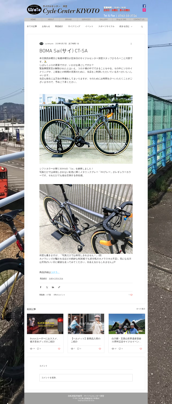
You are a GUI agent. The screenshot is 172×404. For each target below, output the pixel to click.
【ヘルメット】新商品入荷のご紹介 (85, 340)
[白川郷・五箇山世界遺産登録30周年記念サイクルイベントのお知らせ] (127, 324)
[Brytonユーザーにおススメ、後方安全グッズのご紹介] (45, 324)
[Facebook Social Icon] (144, 6)
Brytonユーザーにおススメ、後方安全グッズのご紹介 (44, 340)
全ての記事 (32, 26)
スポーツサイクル (106, 26)
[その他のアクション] (131, 43)
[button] (68, 19)
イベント (89, 26)
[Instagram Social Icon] (144, 10)
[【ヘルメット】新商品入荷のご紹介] (86, 324)
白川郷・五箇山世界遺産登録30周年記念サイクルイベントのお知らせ (126, 340)
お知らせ (46, 26)
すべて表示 (140, 309)
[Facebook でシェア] (40, 287)
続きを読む (124, 26)
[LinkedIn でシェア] (53, 287)
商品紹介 (59, 26)
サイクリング (74, 26)
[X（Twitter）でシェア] (47, 287)
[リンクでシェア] (59, 287)
